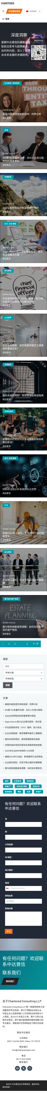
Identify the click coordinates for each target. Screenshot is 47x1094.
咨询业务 (9, 896)
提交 (9, 931)
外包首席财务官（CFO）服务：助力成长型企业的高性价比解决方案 (24, 727)
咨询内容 (9, 908)
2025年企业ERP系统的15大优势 (19, 751)
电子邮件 (9, 870)
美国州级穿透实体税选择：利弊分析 (21, 704)
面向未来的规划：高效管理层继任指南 (22, 739)
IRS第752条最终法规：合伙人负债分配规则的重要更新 (24, 710)
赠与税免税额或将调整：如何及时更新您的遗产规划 (24, 768)
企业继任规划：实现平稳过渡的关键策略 (23, 762)
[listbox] (23, 901)
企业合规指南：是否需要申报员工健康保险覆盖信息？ (24, 733)
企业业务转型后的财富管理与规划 (20, 716)
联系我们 (10, 981)
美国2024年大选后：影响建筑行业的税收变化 (24, 756)
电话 (7, 883)
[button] (3, 11)
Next (35, 643)
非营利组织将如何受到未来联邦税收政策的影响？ (24, 745)
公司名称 (9, 844)
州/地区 (9, 857)
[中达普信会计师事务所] (7, 3)
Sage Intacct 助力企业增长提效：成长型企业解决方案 (24, 722)
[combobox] (8, 888)
